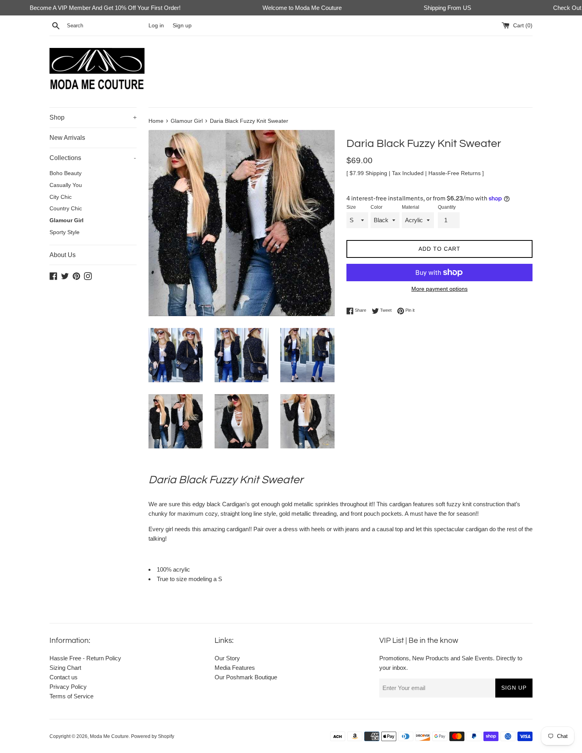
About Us (62, 255)
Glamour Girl (66, 220)
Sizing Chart (65, 667)
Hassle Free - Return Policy (85, 658)
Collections (92, 157)
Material (410, 207)
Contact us (63, 677)
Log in (156, 26)
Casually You (65, 185)
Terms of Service (71, 696)
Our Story (227, 658)
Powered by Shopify (152, 736)
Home (156, 121)
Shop (93, 117)
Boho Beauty (65, 173)
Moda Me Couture (109, 736)
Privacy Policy (68, 686)
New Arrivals (67, 137)
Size (351, 207)
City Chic (60, 197)
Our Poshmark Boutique (246, 677)
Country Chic (65, 209)
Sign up (182, 26)
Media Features (235, 667)
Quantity (447, 207)
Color (376, 207)
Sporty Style (64, 232)
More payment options (439, 289)
